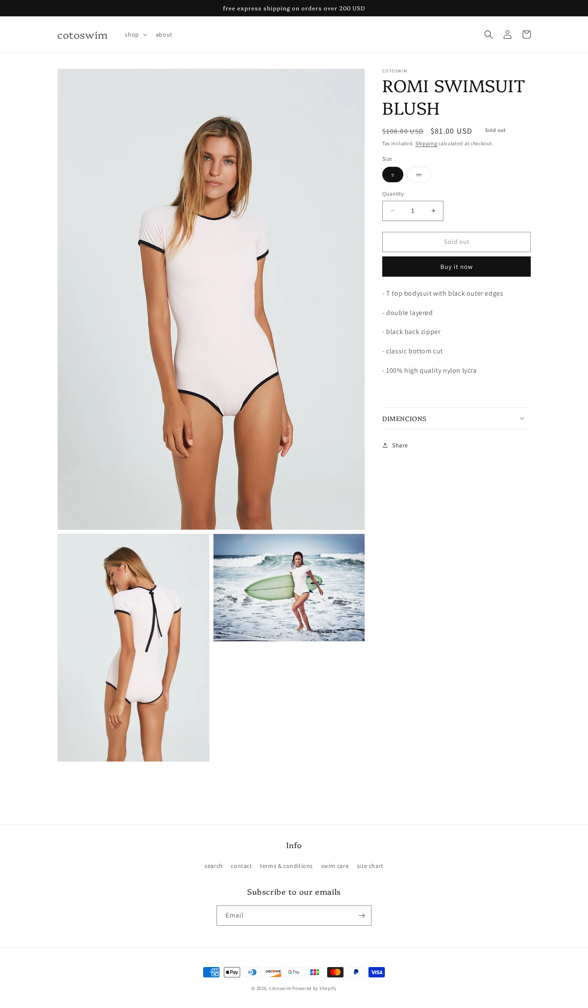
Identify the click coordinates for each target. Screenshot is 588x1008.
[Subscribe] (361, 915)
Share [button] (400, 445)
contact (241, 866)
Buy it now (456, 266)
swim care (335, 866)
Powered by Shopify (314, 988)
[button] (135, 34)
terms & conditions (286, 866)
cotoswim (280, 988)
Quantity (393, 193)
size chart (370, 866)
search (213, 866)
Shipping (426, 143)
